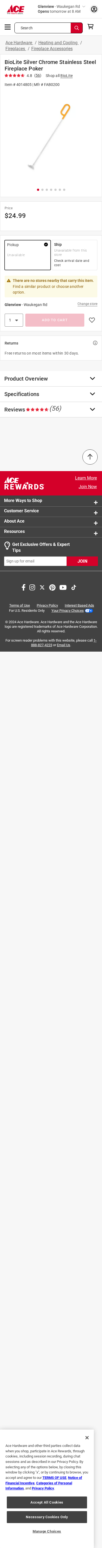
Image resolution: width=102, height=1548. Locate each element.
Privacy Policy (47, 605)
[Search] (77, 27)
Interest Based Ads (79, 605)
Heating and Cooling (58, 42)
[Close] (87, 1438)
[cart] (92, 26)
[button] (51, 137)
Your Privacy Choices (67, 610)
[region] (47, 1489)
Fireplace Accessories (52, 48)
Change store (87, 304)
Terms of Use (19, 605)
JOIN (82, 561)
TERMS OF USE (54, 1478)
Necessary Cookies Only (47, 1517)
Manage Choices (47, 1531)
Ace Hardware (19, 42)
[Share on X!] (42, 586)
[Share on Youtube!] (63, 586)
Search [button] (27, 28)
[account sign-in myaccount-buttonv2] (94, 9)
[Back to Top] (90, 457)
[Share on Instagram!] (32, 586)
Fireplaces (15, 48)
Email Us (63, 645)
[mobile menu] (8, 26)
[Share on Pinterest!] (52, 586)
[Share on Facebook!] (23, 586)
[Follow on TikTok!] (73, 586)
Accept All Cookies (46, 1502)
